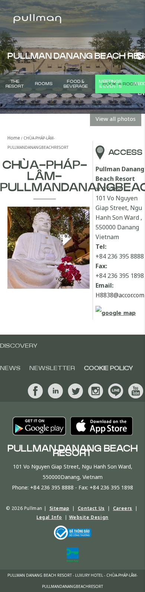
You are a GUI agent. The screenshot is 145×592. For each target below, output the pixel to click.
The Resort (15, 83)
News (10, 368)
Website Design (89, 517)
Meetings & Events (110, 83)
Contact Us (91, 508)
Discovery (19, 346)
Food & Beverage (76, 83)
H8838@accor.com (120, 295)
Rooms (43, 84)
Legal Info (49, 517)
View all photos (116, 118)
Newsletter (52, 368)
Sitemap (59, 508)
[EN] (137, 56)
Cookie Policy (108, 368)
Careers (122, 508)
